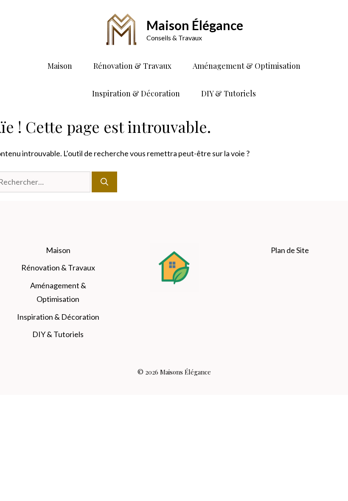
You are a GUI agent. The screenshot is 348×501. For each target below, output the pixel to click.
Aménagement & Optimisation (246, 66)
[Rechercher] (104, 182)
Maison (60, 66)
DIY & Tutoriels (228, 93)
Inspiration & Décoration (136, 93)
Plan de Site (290, 250)
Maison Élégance (194, 25)
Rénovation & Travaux (132, 66)
